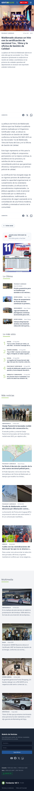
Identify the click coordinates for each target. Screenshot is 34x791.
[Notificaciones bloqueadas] (17, 2)
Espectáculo (6, 711)
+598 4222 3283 (22, 768)
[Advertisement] (17, 91)
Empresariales (6, 423)
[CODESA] (17, 257)
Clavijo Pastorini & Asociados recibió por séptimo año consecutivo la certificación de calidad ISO (16, 427)
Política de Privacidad (21, 788)
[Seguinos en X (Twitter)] (19, 758)
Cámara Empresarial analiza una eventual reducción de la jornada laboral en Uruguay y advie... (22, 324)
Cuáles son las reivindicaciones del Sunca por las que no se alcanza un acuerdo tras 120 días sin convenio (16, 548)
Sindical (4, 544)
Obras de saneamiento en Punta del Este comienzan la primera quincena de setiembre (22, 301)
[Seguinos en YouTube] (11, 758)
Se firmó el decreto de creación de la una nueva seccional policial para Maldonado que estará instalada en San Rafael (17, 467)
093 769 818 (19, 770)
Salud (4, 642)
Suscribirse (17, 752)
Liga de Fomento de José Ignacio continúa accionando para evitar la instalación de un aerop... (22, 313)
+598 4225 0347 (9, 770)
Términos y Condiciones (8, 788)
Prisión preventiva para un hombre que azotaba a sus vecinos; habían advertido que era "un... (22, 290)
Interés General (18, 297)
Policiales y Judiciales (7, 33)
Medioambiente (18, 308)
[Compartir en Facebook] (23, 115)
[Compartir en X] (27, 115)
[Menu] (31, 2)
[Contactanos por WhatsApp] (22, 758)
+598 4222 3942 (12, 768)
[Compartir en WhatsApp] (31, 115)
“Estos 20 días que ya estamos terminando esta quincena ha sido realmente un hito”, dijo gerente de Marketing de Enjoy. (16, 716)
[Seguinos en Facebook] (15, 758)
